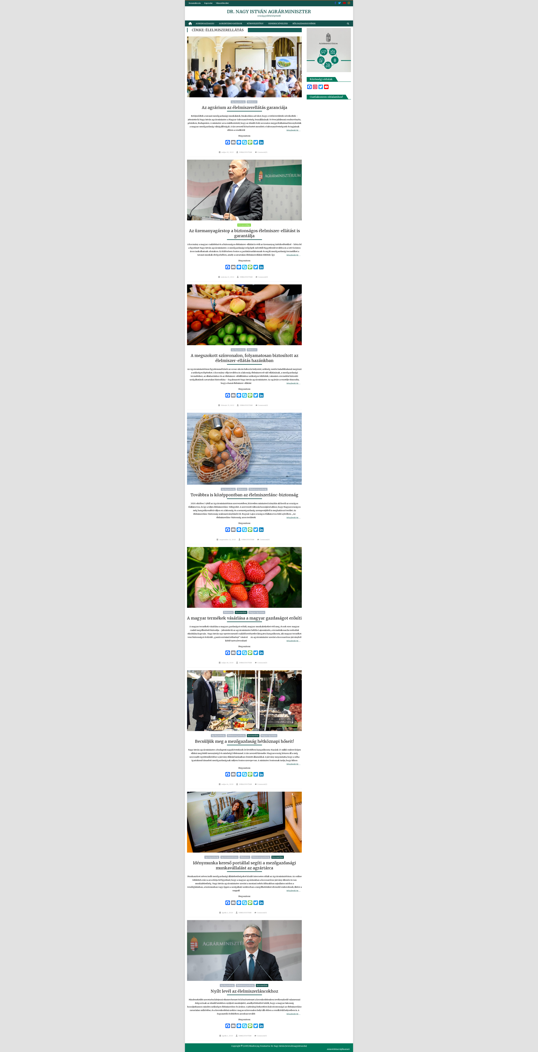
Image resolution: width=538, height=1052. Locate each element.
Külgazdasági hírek (304, 23)
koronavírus (241, 612)
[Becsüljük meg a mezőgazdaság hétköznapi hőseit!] (244, 700)
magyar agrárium (256, 612)
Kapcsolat (208, 3)
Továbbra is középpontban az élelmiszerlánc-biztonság (244, 494)
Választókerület (222, 3)
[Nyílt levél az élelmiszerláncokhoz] (244, 950)
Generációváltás (278, 23)
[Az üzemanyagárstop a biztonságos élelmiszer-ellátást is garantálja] (244, 190)
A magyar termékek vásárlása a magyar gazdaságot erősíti (244, 618)
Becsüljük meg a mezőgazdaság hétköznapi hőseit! (244, 741)
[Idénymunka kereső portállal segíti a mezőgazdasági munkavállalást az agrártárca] (244, 822)
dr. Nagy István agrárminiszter (269, 11)
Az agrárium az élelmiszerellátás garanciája (244, 107)
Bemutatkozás (195, 3)
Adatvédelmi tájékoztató (338, 1049)
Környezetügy (255, 23)
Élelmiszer (252, 102)
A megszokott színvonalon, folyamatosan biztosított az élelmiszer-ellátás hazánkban (244, 358)
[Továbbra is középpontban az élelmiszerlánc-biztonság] (244, 449)
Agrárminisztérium (229, 857)
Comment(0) (262, 152)
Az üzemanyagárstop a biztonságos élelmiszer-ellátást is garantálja (244, 233)
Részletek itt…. (293, 130)
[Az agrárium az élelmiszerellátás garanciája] (244, 66)
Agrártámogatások (230, 23)
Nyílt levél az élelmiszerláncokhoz (244, 991)
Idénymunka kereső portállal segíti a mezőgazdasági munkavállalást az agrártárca (244, 865)
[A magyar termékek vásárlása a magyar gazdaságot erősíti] (244, 577)
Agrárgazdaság (205, 23)
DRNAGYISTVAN (245, 152)
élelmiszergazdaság (258, 489)
